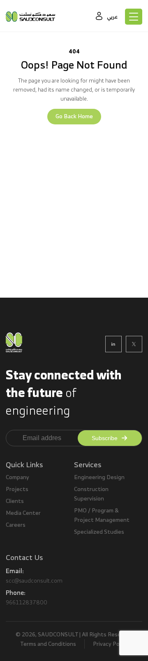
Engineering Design (99, 477)
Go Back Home (74, 116)
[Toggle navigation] (133, 17)
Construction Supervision (91, 493)
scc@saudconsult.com (34, 580)
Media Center (23, 513)
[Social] (113, 344)
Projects (17, 489)
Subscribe (105, 438)
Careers (15, 525)
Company (17, 477)
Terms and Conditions (48, 644)
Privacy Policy (110, 644)
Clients (15, 501)
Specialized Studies (99, 532)
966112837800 (26, 602)
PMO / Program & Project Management (102, 515)
